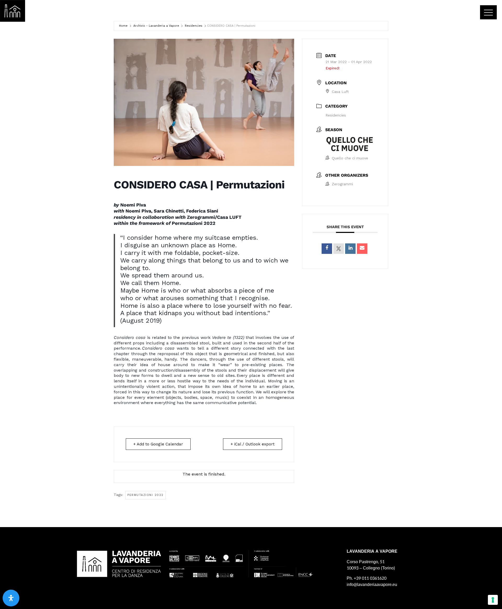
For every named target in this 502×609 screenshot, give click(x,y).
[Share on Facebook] (327, 248)
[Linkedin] (350, 248)
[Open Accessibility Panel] (11, 598)
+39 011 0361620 (370, 578)
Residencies (193, 25)
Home (123, 25)
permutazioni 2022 (145, 495)
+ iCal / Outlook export (253, 444)
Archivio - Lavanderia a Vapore (156, 25)
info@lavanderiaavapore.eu (372, 584)
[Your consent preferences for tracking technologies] (493, 600)
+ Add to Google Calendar (158, 444)
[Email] (362, 248)
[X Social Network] (338, 248)
